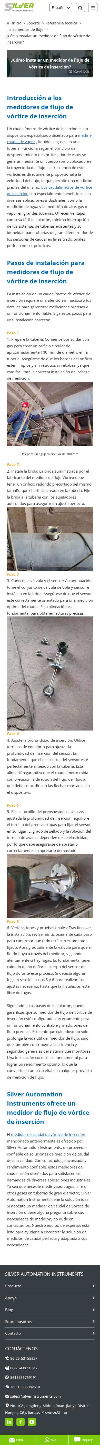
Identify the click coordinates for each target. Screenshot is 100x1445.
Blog (9, 1309)
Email (20, 1440)
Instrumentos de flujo (24, 29)
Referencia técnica (61, 23)
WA (53, 1440)
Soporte (33, 23)
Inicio (16, 23)
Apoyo (11, 1297)
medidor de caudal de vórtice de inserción (48, 1134)
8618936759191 (23, 1377)
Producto (13, 1285)
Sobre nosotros (18, 1321)
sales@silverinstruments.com (35, 1396)
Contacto (13, 1333)
